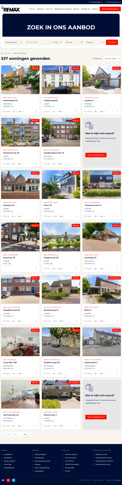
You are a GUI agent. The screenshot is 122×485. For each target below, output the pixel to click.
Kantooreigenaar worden (104, 458)
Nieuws (76, 9)
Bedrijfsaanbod (9, 468)
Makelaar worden (101, 454)
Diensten (40, 9)
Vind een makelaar (71, 454)
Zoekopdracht (39, 471)
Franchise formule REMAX (104, 461)
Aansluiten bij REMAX (103, 464)
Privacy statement (97, 480)
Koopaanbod (8, 454)
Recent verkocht (9, 461)
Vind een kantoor (70, 458)
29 (25, 434)
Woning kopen (39, 458)
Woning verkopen (40, 454)
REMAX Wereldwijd (72, 464)
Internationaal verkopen (42, 461)
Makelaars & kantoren (62, 9)
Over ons (49, 9)
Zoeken (113, 42)
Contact (95, 9)
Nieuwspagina (69, 468)
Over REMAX (69, 461)
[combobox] (38, 42)
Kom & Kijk (7, 464)
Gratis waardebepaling (95, 155)
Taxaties (37, 464)
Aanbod (32, 9)
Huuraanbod (8, 458)
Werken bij (85, 9)
